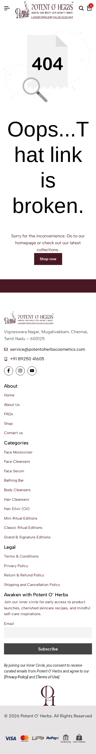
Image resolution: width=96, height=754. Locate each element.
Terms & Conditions (21, 556)
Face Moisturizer (18, 452)
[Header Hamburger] (7, 8)
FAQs (8, 414)
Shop (8, 423)
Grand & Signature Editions (27, 537)
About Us (12, 404)
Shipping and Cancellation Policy (32, 584)
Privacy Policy (16, 566)
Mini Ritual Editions (20, 518)
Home (9, 395)
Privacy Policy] (16, 677)
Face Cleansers (17, 461)
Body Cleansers (17, 490)
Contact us (13, 433)
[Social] (8, 370)
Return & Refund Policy (24, 575)
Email (9, 623)
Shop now (48, 259)
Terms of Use (47, 677)
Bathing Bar (14, 480)
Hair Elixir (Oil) (17, 509)
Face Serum (14, 471)
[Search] (81, 8)
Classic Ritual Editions (23, 527)
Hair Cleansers (16, 499)
